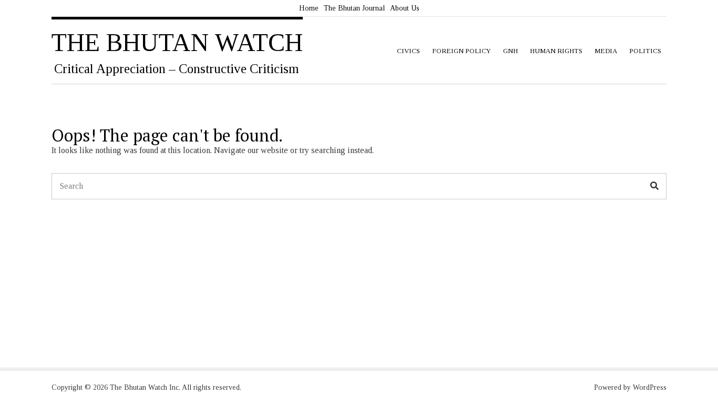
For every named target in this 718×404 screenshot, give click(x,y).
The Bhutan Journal (354, 8)
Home (309, 8)
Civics (408, 51)
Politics (645, 51)
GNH (510, 51)
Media (605, 51)
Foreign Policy (461, 51)
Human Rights (556, 51)
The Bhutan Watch (177, 42)
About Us (404, 8)
